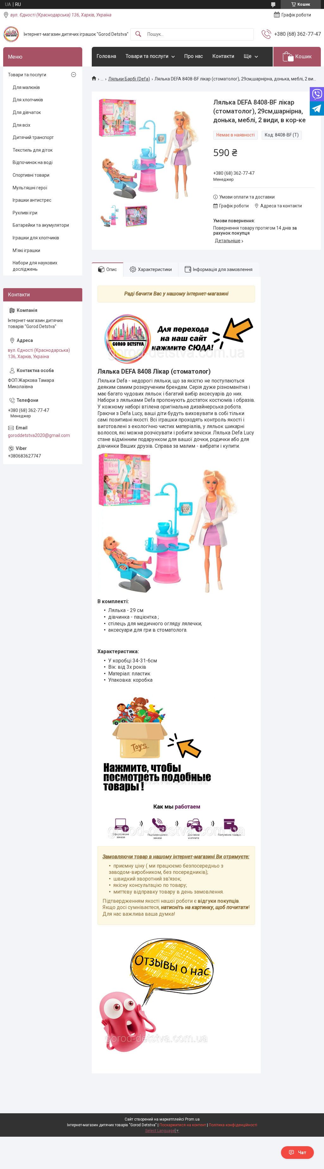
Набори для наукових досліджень (35, 266)
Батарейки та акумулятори (41, 225)
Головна (106, 56)
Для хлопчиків (28, 99)
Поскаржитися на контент (182, 1125)
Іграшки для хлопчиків (36, 237)
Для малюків (26, 87)
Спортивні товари (31, 175)
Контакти (223, 56)
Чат (302, 1152)
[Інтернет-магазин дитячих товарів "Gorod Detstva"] (11, 34)
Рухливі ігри (25, 212)
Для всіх (21, 125)
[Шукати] (138, 34)
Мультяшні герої (30, 187)
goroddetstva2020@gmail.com (39, 435)
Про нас (193, 56)
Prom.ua (192, 1119)
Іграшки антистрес (32, 200)
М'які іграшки (26, 250)
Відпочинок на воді (33, 162)
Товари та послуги (147, 56)
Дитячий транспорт (33, 137)
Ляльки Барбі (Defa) (129, 78)
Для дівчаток (27, 112)
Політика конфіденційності (233, 1125)
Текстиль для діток (33, 150)
